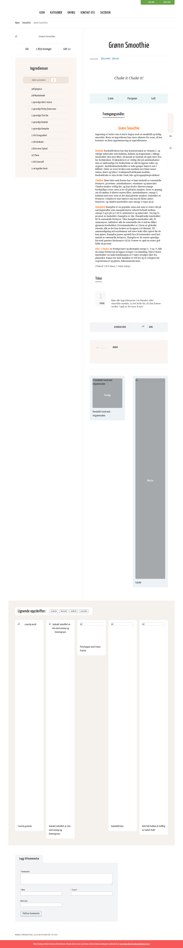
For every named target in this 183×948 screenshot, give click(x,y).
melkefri (74, 611)
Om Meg (71, 12)
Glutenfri (64, 611)
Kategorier (56, 12)
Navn (22, 890)
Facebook (105, 12)
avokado (54, 611)
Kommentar (25, 872)
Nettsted (23, 901)
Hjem (42, 12)
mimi (151, 327)
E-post (74, 890)
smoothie (83, 611)
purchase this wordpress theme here (135, 944)
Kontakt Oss (88, 12)
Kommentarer (120, 327)
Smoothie (26, 23)
